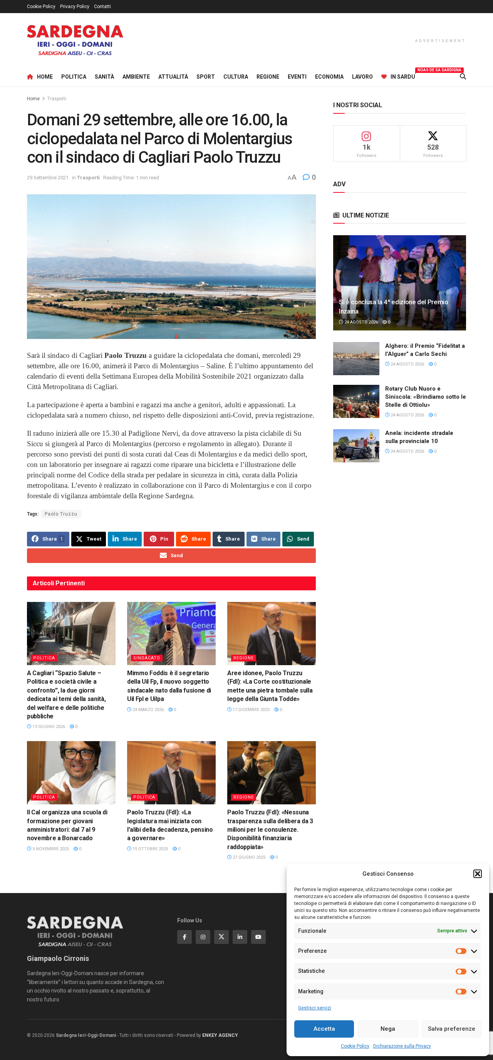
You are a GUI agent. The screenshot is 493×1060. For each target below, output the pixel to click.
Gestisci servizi (314, 1008)
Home (45, 77)
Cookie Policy (355, 1046)
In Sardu (403, 75)
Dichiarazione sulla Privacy (402, 1046)
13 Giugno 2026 (48, 726)
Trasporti (56, 98)
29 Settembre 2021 (48, 177)
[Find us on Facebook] (184, 937)
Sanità (104, 77)
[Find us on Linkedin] (240, 937)
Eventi (297, 77)
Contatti (102, 6)
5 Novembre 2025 (50, 848)
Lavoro (362, 77)
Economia (329, 77)
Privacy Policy (74, 6)
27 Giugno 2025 (248, 857)
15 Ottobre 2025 (149, 848)
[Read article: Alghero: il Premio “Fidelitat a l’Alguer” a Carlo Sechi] (356, 358)
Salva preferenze (451, 1028)
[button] (477, 874)
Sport (205, 77)
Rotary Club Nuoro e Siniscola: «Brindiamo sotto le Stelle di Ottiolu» (425, 396)
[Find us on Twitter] (221, 937)
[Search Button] (463, 76)
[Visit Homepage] (75, 40)
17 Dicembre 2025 (250, 709)
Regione (268, 77)
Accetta (324, 1028)
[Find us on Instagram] (203, 937)
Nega (388, 1028)
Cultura (235, 77)
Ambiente (136, 77)
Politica (73, 77)
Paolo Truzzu (61, 514)
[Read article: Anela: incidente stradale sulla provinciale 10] (356, 445)
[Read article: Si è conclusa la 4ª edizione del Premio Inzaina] (399, 282)
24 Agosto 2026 (360, 322)
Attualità (173, 77)
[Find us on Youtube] (258, 937)
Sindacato (146, 658)
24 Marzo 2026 (147, 709)
